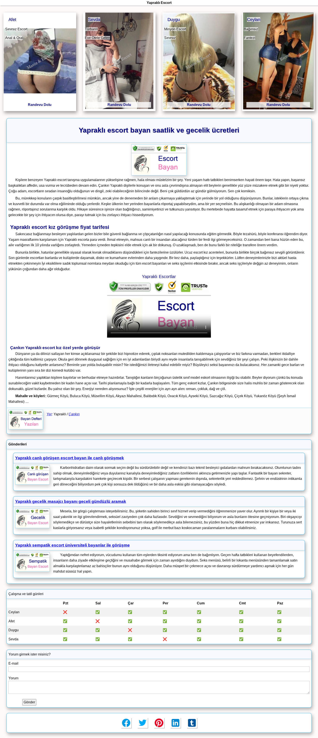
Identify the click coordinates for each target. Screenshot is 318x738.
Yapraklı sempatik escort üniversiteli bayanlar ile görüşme (72, 545)
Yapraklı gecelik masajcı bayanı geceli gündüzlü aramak (70, 501)
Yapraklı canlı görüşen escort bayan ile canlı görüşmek (69, 458)
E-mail (13, 663)
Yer (49, 414)
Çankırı (74, 414)
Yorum (13, 678)
